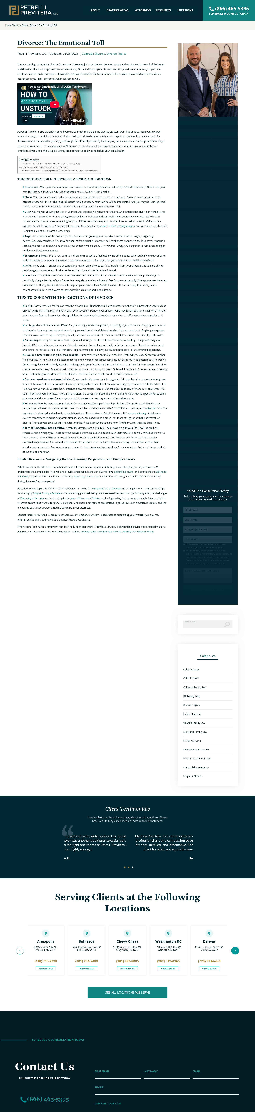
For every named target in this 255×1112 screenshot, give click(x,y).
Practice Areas (117, 10)
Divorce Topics (20, 25)
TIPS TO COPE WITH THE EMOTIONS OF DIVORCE (44, 167)
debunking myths (123, 471)
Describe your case (108, 1103)
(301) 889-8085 (127, 961)
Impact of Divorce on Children (84, 498)
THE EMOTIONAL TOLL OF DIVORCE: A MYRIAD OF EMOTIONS (52, 163)
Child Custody (191, 669)
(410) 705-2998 (45, 961)
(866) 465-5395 (48, 1099)
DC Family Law (191, 696)
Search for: (190, 621)
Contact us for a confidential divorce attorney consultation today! (117, 531)
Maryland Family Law (195, 731)
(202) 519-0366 (168, 961)
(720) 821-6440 (209, 961)
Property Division (193, 776)
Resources (163, 10)
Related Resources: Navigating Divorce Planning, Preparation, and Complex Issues (60, 170)
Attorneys (143, 10)
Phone (99, 1087)
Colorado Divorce (93, 54)
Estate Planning (192, 714)
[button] (20, 950)
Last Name (151, 1071)
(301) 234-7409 (86, 961)
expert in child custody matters (117, 226)
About (95, 10)
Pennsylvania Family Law (197, 758)
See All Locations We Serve (127, 992)
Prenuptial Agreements (196, 767)
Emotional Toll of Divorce (105, 488)
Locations (185, 10)
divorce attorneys (138, 413)
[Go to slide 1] (128, 867)
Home (8, 25)
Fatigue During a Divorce (46, 493)
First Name (102, 1071)
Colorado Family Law (195, 687)
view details (46, 968)
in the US (150, 408)
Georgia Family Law (194, 722)
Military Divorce (192, 740)
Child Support (191, 678)
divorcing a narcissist (86, 476)
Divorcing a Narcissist (32, 498)
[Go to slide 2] (132, 867)
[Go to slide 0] (125, 867)
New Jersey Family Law (196, 749)
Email (196, 1071)
